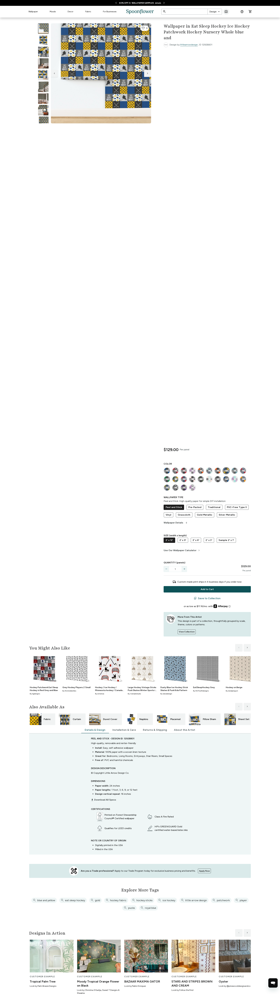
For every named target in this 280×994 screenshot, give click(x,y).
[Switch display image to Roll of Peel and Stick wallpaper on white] (43, 40)
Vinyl (168, 514)
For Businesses (110, 11)
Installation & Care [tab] (124, 729)
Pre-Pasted (194, 507)
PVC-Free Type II (237, 507)
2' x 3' (209, 540)
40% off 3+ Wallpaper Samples (136, 3)
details (158, 3)
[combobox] (215, 12)
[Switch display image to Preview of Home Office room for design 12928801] (43, 122)
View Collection (187, 632)
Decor (70, 11)
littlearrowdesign (189, 44)
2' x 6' (196, 540)
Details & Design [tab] (95, 729)
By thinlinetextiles (69, 691)
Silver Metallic (227, 514)
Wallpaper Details (176, 522)
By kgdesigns (35, 694)
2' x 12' (169, 540)
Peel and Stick (174, 507)
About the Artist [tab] (184, 729)
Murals (53, 11)
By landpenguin (232, 691)
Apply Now (204, 871)
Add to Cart (207, 589)
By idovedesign (166, 694)
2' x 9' (183, 540)
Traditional (214, 507)
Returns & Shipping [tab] (155, 729)
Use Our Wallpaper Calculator (182, 550)
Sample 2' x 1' (226, 540)
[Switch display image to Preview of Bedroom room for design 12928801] (43, 110)
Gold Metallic (204, 514)
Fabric (88, 11)
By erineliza (99, 694)
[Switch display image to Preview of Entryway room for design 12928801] (43, 87)
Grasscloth (184, 514)
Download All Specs (103, 799)
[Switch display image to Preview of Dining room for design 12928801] (43, 98)
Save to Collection (207, 598)
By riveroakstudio (134, 694)
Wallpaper (33, 11)
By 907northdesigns (201, 691)
